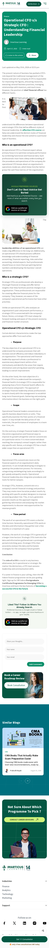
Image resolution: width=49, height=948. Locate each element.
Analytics (6, 890)
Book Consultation (16, 685)
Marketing (7, 897)
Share (34, 55)
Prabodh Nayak (15, 771)
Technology (7, 894)
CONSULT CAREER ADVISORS (22, 819)
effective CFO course (31, 130)
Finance (5, 886)
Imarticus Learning (18, 42)
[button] (27, 780)
